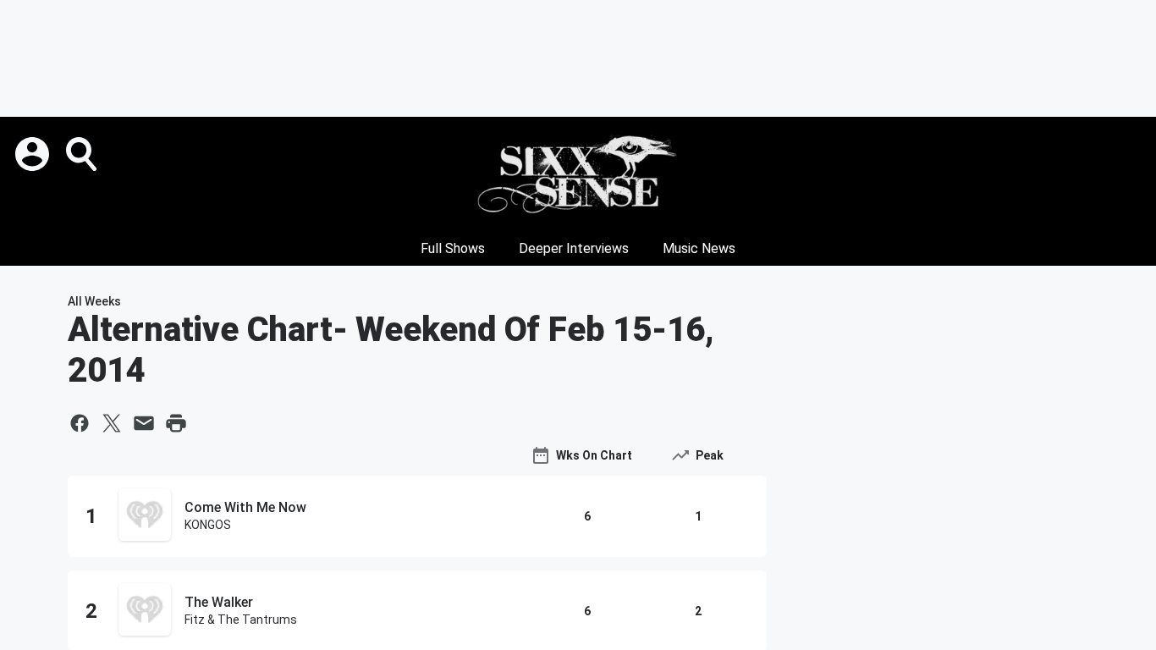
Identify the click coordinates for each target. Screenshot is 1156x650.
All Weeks (94, 301)
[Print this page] (176, 423)
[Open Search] (83, 154)
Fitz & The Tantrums (240, 619)
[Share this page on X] (112, 423)
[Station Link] (578, 174)
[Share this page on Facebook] (79, 423)
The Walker (218, 602)
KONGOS (207, 525)
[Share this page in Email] (144, 423)
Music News (699, 248)
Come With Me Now (245, 507)
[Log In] (33, 154)
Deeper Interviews (574, 248)
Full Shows (453, 248)
